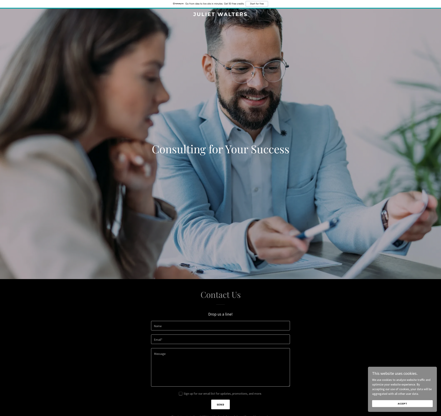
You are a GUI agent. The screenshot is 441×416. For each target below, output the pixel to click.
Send (220, 404)
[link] (220, 15)
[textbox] (220, 325)
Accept (402, 403)
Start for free (257, 4)
